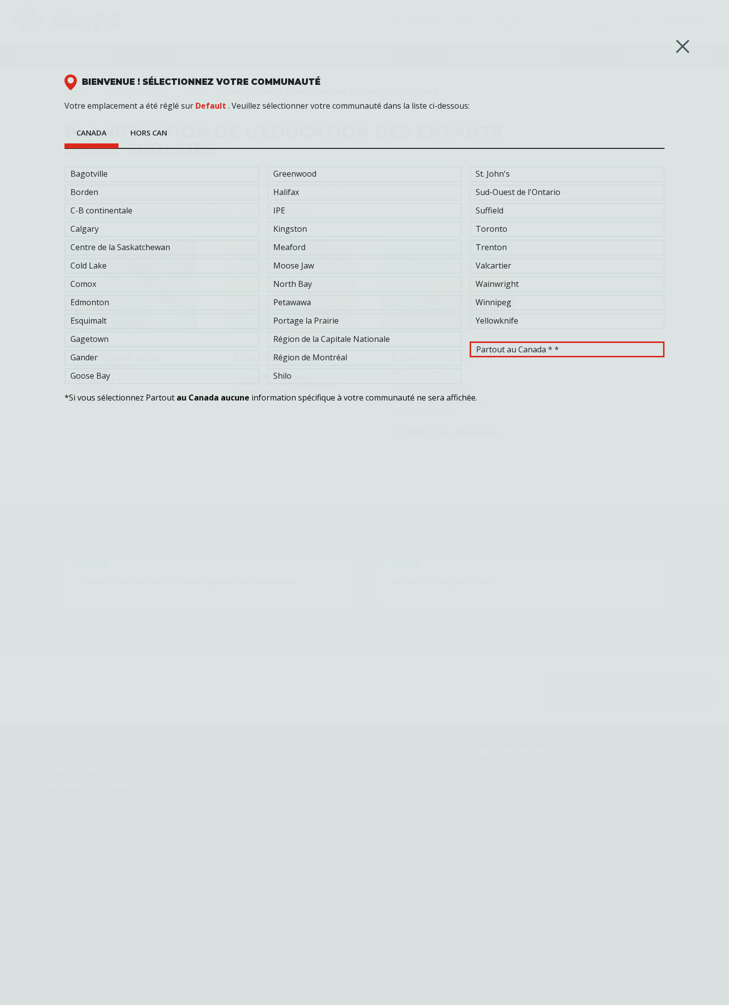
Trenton (491, 247)
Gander (84, 357)
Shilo (282, 375)
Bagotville (89, 173)
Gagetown (89, 339)
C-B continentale (101, 210)
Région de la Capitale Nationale (331, 339)
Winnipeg (493, 302)
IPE (279, 210)
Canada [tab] (91, 132)
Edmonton (89, 302)
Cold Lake (88, 265)
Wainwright (497, 283)
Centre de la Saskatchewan (120, 247)
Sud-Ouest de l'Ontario (518, 192)
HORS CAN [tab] (148, 132)
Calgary (84, 228)
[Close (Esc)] (682, 46)
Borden (84, 192)
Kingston (290, 228)
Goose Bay (90, 375)
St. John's (493, 173)
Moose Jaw (293, 265)
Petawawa (292, 302)
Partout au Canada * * (517, 349)
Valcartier (493, 265)
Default (210, 105)
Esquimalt (88, 320)
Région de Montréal (310, 357)
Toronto (491, 228)
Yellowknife (497, 320)
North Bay (292, 283)
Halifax (286, 192)
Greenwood (294, 173)
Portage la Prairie (306, 320)
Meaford (289, 247)
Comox (83, 283)
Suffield (489, 210)
